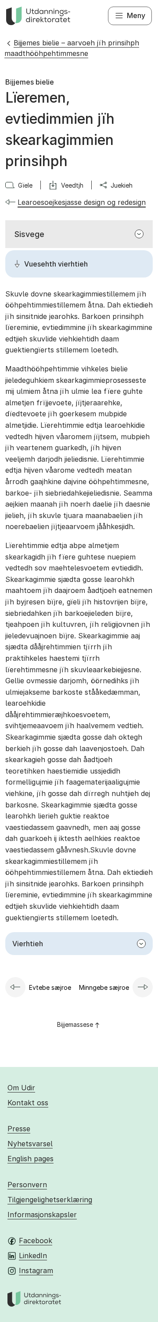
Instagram (36, 1270)
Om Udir (21, 1087)
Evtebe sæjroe (50, 987)
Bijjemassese (75, 1024)
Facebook (35, 1240)
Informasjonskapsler (42, 1214)
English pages (30, 1158)
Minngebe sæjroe (104, 987)
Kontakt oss (27, 1102)
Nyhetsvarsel (30, 1143)
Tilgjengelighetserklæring (49, 1199)
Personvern (27, 1184)
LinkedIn (33, 1255)
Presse (18, 1128)
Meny (136, 15)
